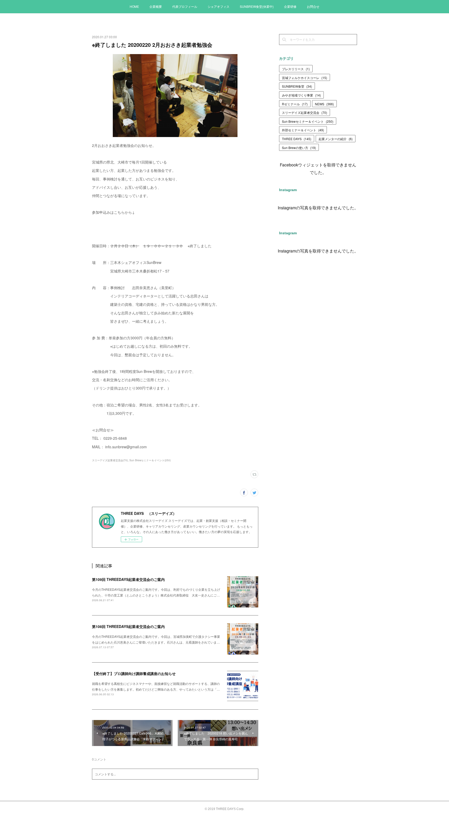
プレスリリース (296, 69)
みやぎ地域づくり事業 (301, 95)
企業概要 (155, 6)
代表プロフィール (184, 6)
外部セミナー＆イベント (303, 130)
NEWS (324, 104)
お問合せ (313, 6)
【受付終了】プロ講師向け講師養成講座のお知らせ (134, 673)
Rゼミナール (295, 104)
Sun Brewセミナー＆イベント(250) (150, 460)
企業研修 (290, 6)
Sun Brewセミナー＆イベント (307, 121)
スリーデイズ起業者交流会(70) (110, 460)
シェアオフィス (218, 6)
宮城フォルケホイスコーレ (304, 77)
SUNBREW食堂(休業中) (257, 6)
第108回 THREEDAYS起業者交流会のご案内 (128, 626)
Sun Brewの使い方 (299, 147)
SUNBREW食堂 (297, 86)
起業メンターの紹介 (336, 139)
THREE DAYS (296, 139)
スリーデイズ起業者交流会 (304, 112)
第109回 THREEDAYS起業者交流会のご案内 (128, 579)
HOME (134, 6)
